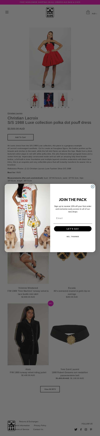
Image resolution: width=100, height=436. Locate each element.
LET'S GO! (73, 228)
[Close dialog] (92, 186)
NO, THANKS (73, 236)
